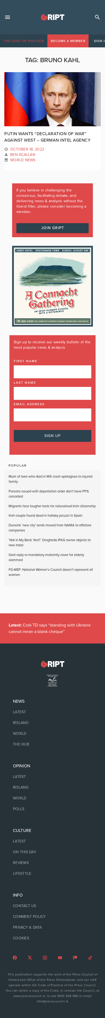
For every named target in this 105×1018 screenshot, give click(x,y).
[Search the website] (97, 17)
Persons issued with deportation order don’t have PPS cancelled (49, 494)
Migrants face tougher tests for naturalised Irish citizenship (52, 506)
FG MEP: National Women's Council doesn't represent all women (51, 572)
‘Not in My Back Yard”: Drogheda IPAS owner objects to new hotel (50, 543)
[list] (52, 723)
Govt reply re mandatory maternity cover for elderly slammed (46, 557)
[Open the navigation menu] (7, 17)
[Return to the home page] (52, 664)
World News (23, 160)
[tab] (23, 40)
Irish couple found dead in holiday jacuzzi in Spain (45, 515)
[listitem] (52, 712)
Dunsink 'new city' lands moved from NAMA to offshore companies (50, 528)
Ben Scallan (22, 154)
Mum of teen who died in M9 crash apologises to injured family (50, 479)
